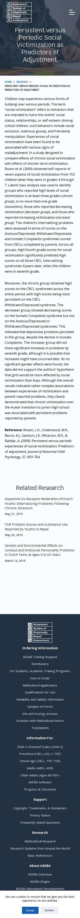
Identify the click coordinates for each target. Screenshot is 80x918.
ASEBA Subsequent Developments (40, 889)
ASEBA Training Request (40, 657)
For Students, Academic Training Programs (40, 671)
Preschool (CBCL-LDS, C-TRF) (40, 754)
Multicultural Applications (40, 685)
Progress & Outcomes (40, 789)
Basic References (40, 855)
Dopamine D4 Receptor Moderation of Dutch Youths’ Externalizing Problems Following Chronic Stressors (39, 503)
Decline (49, 910)
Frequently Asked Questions (40, 822)
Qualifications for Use (40, 692)
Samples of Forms (40, 706)
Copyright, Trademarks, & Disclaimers (40, 808)
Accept (30, 910)
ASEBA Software (40, 782)
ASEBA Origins (40, 881)
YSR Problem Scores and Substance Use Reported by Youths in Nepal (36, 526)
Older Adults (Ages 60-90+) (40, 775)
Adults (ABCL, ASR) (40, 768)
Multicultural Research (40, 841)
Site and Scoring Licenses (40, 714)
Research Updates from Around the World (40, 848)
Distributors (40, 664)
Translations (40, 728)
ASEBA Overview (40, 874)
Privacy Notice (40, 815)
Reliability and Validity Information (40, 699)
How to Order (40, 678)
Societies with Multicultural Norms (40, 721)
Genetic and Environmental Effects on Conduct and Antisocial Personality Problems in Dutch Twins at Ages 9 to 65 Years (39, 550)
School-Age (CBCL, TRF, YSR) (40, 761)
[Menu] (72, 12)
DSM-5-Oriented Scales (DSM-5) (40, 747)
